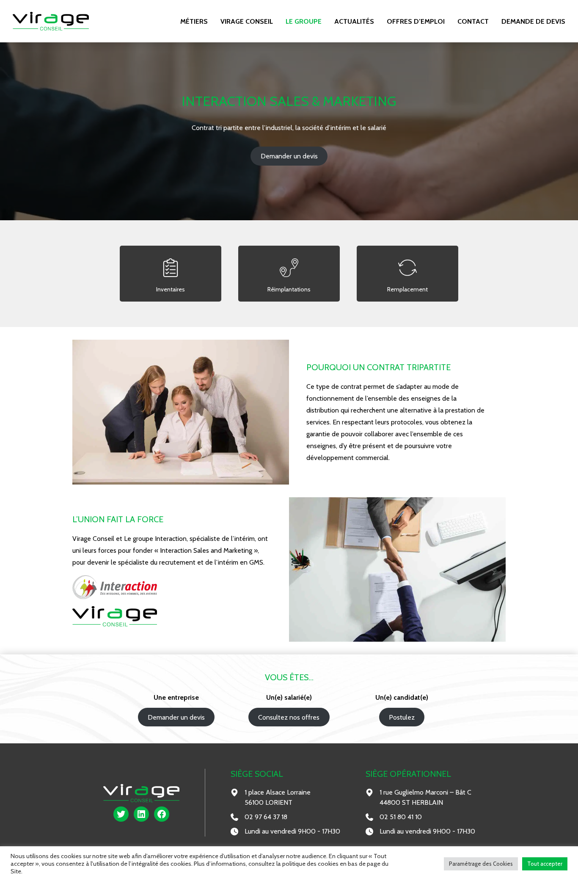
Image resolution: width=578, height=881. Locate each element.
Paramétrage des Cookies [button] (481, 863)
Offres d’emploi (416, 21)
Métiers (194, 21)
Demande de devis (533, 21)
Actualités (354, 21)
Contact (473, 21)
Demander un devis (289, 156)
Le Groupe (304, 21)
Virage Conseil (246, 21)
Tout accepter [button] (544, 863)
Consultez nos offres (288, 717)
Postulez (402, 717)
